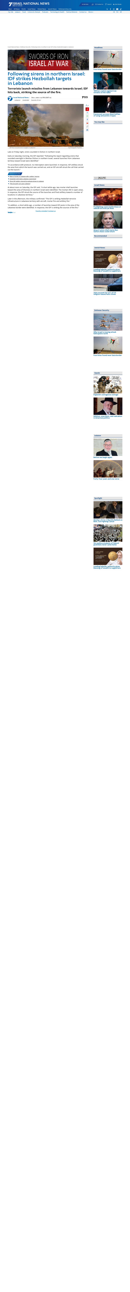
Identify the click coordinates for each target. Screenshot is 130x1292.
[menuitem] (10, 9)
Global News (42, 9)
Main (10, 9)
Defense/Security (25, 47)
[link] (108, 69)
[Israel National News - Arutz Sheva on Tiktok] (120, 9)
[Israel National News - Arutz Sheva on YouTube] (117, 9)
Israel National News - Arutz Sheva (24, 5)
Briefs (24, 9)
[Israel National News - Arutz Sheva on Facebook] (110, 9)
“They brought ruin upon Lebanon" (20, 184)
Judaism (17, 12)
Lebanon (17, 100)
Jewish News (52, 9)
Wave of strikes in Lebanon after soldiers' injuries (24, 176)
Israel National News (13, 47)
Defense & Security (65, 9)
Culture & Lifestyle (34, 12)
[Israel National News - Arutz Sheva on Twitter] (107, 9)
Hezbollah (26, 100)
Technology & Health (57, 12)
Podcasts (45, 12)
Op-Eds (10, 12)
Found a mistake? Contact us (46, 211)
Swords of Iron (36, 100)
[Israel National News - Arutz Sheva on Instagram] (113, 9)
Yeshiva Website (71, 12)
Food (24, 12)
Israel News (32, 9)
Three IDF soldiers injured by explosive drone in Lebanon (27, 181)
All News (17, 9)
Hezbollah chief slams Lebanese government (23, 179)
